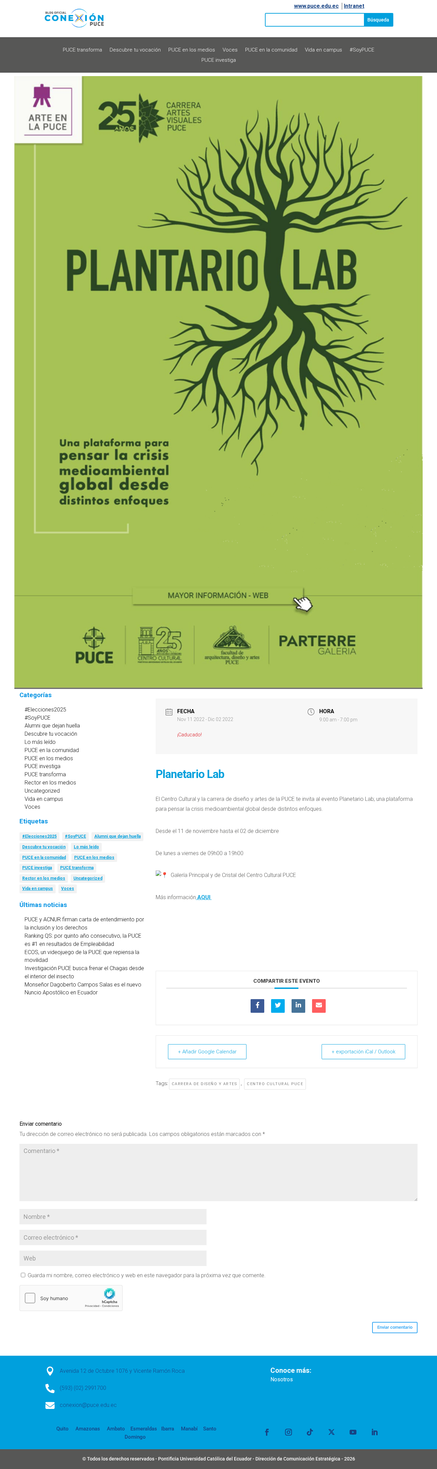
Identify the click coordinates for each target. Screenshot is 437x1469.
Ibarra (167, 1429)
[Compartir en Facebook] (257, 1006)
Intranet (354, 6)
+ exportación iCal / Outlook (363, 1052)
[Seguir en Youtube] (353, 1432)
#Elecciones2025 (45, 709)
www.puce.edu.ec (316, 6)
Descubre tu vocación (135, 50)
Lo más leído (40, 742)
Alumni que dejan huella (52, 725)
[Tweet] (278, 1006)
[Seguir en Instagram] (288, 1432)
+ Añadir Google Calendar (207, 1052)
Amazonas (87, 1429)
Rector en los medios (50, 782)
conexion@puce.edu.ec (88, 1405)
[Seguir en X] (331, 1432)
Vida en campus (323, 50)
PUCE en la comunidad (271, 50)
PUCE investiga (218, 60)
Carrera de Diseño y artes (204, 1084)
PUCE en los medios (191, 50)
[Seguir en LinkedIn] (374, 1432)
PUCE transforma (82, 50)
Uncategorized (42, 791)
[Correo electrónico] (319, 1006)
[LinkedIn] (298, 1006)
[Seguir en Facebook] (267, 1432)
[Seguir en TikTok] (310, 1432)
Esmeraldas (143, 1429)
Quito (62, 1429)
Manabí (189, 1429)
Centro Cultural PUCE (275, 1084)
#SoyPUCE (362, 50)
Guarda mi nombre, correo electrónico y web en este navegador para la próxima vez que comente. (147, 1275)
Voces (230, 50)
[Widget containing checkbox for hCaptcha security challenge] (71, 1298)
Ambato (115, 1429)
